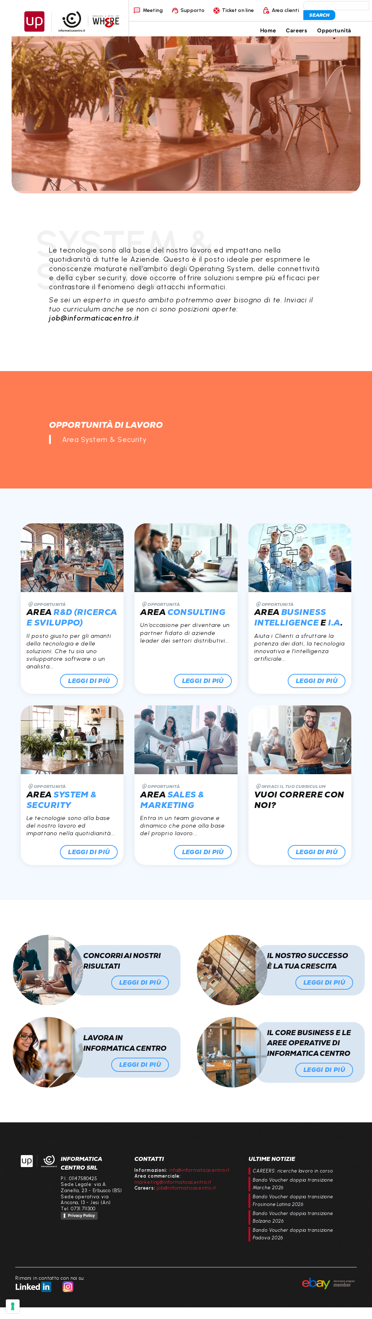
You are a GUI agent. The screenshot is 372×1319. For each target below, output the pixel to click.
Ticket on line (238, 10)
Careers (296, 30)
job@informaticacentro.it (186, 1188)
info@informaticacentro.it (199, 1170)
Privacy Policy (81, 1215)
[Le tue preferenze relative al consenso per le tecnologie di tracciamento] (13, 1306)
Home (268, 30)
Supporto (193, 10)
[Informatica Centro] (39, 1161)
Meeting (153, 10)
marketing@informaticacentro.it (172, 1182)
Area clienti (285, 10)
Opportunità (334, 30)
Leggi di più (89, 681)
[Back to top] (359, 1306)
